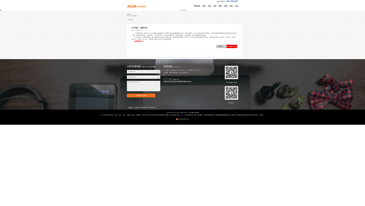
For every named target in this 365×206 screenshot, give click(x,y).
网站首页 (197, 6)
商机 (220, 6)
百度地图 (196, 112)
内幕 (225, 6)
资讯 (204, 6)
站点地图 (191, 112)
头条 (236, 6)
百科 (209, 6)
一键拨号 (230, 46)
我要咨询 (220, 46)
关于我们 (168, 79)
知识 (231, 6)
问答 (214, 6)
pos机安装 (136, 107)
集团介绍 (131, 19)
